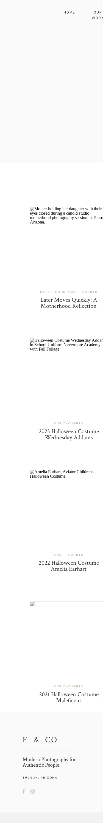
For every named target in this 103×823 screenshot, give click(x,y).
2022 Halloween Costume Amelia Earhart (69, 566)
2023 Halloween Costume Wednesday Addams (69, 434)
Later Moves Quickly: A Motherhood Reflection (68, 303)
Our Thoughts (83, 292)
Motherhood (53, 292)
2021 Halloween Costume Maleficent (69, 697)
